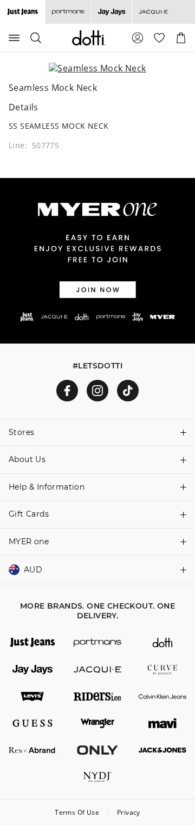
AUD (33, 570)
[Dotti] (162, 643)
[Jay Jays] (111, 12)
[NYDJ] (97, 777)
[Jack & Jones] (162, 750)
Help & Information (46, 487)
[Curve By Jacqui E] (162, 670)
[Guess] (32, 723)
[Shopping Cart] (181, 38)
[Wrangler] (97, 723)
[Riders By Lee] (97, 697)
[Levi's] (32, 697)
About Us (27, 459)
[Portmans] (68, 12)
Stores (21, 432)
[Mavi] (162, 723)
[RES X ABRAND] (32, 750)
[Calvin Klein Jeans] (162, 697)
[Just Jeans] (32, 643)
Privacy (128, 812)
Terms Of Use (77, 812)
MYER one (29, 541)
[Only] (97, 750)
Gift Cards (29, 514)
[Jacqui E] (153, 12)
